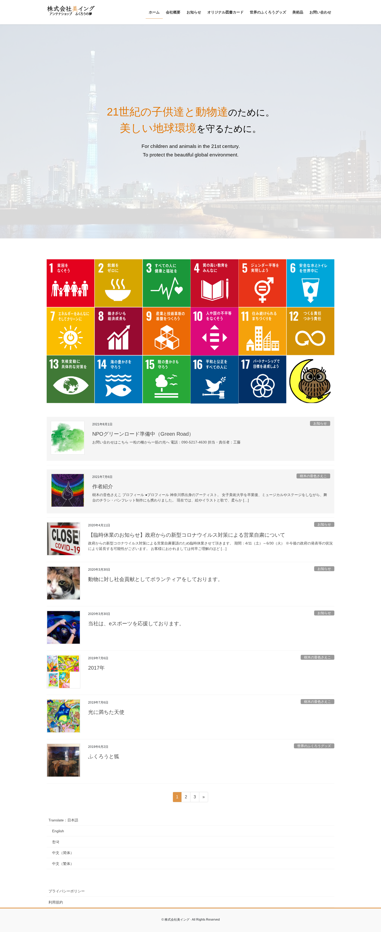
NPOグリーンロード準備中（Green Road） (143, 434)
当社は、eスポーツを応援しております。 (136, 623)
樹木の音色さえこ (313, 476)
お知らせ (320, 423)
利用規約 (55, 902)
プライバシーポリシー (66, 891)
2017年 (96, 668)
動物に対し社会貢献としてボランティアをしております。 (155, 579)
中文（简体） (63, 853)
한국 (55, 842)
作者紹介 (102, 486)
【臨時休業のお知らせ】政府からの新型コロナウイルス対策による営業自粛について (186, 535)
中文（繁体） (63, 864)
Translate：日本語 (63, 820)
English (58, 831)
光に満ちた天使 (106, 712)
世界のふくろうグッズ (314, 746)
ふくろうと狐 (103, 756)
